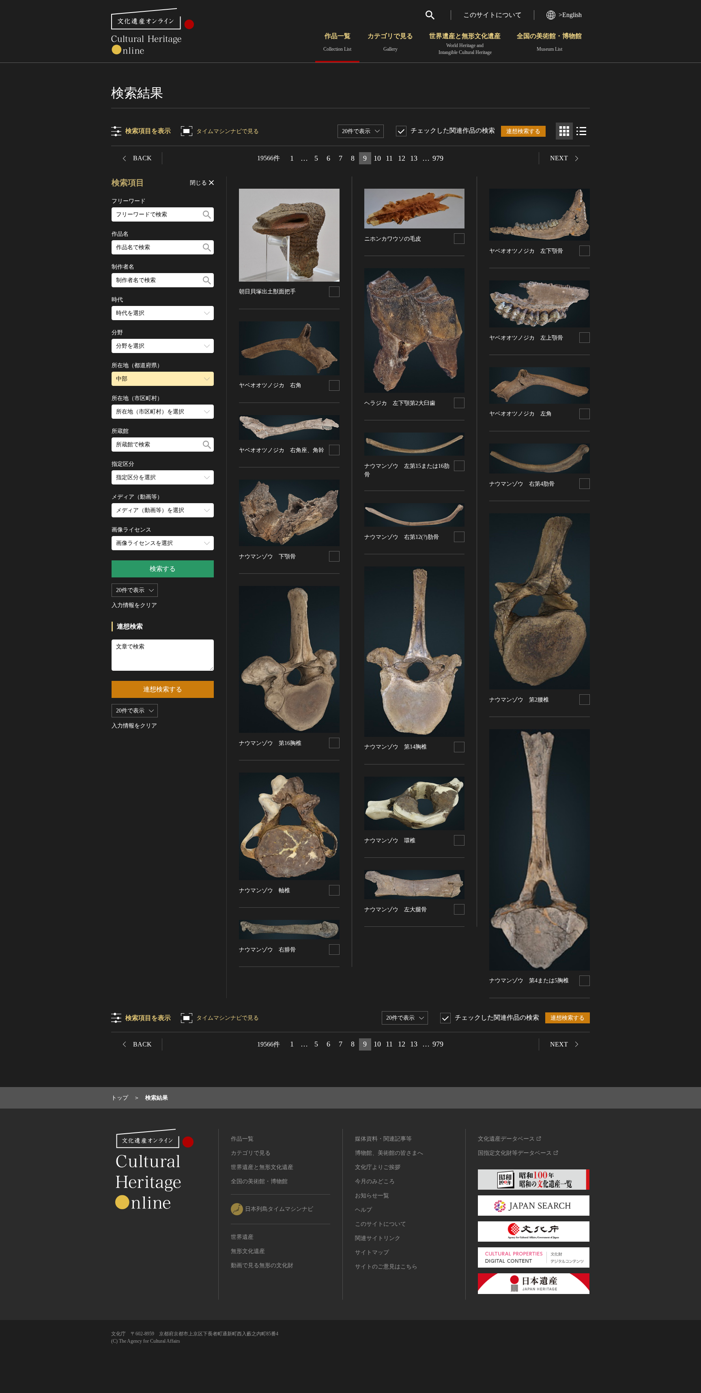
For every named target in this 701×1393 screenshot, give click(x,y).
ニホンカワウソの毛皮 (392, 239)
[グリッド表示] (564, 131)
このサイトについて (492, 14)
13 (413, 158)
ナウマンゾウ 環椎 (389, 841)
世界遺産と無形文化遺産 (465, 43)
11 (389, 158)
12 (401, 158)
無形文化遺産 (248, 1251)
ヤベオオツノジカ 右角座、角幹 (281, 450)
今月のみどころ (375, 1181)
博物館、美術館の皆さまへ (389, 1153)
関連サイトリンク (377, 1238)
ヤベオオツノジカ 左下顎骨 (526, 251)
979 (437, 158)
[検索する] (207, 214)
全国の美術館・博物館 (549, 42)
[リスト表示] (581, 131)
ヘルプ (363, 1210)
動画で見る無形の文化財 (262, 1265)
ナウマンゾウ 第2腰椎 (519, 700)
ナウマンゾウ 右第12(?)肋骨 (401, 537)
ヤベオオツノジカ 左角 (520, 414)
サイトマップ (372, 1252)
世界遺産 (242, 1237)
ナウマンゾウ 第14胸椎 (395, 747)
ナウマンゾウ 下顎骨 (267, 556)
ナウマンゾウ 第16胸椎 (270, 743)
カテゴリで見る (390, 42)
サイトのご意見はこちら (386, 1267)
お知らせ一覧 (372, 1196)
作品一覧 (337, 42)
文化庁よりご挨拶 (377, 1167)
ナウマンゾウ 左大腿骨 (395, 909)
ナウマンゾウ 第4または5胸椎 (529, 980)
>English (570, 14)
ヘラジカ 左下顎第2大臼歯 (399, 403)
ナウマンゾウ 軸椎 (264, 890)
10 (377, 158)
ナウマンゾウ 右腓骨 (267, 950)
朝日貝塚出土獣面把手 (267, 292)
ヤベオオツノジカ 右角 (270, 385)
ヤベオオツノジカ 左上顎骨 (526, 338)
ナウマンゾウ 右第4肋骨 (522, 484)
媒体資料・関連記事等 (383, 1139)
